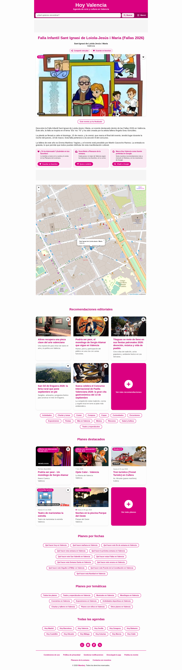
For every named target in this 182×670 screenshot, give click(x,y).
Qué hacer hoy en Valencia (56, 545)
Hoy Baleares (132, 628)
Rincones (112, 421)
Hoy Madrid (49, 628)
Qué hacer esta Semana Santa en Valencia (74, 562)
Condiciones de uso (52, 655)
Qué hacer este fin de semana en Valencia (120, 545)
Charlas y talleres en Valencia (63, 607)
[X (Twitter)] (100, 645)
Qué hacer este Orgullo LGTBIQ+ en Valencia (66, 568)
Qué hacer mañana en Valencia (85, 545)
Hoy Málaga (85, 634)
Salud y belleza (128, 421)
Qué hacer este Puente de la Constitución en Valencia (112, 568)
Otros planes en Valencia (120, 607)
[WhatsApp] (82, 645)
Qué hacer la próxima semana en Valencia (108, 551)
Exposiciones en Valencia (86, 601)
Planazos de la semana (80, 660)
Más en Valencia (83, 421)
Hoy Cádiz (131, 634)
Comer (79, 415)
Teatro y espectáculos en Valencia (76, 595)
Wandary (81, 665)
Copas (104, 415)
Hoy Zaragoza (115, 628)
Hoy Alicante (69, 634)
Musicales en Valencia (105, 595)
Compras (91, 415)
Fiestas (68, 421)
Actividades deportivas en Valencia (117, 601)
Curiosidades (118, 415)
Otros (41, 114)
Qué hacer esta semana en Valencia (71, 551)
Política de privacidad (71, 655)
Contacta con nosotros (102, 660)
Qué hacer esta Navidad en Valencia (91, 574)
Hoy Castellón (52, 634)
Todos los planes (50, 595)
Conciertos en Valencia (60, 601)
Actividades (47, 415)
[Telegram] (88, 645)
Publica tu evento (131, 655)
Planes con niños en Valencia (93, 607)
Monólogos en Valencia (129, 595)
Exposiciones (53, 421)
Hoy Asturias (101, 634)
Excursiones (135, 415)
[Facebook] (94, 645)
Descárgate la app (114, 655)
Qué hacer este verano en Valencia (111, 562)
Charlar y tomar (64, 415)
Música (99, 421)
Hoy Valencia (83, 628)
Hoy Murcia (116, 634)
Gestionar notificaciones (93, 655)
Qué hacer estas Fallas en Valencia (110, 556)
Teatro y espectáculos (91, 427)
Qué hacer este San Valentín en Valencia (74, 556)
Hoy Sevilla (98, 628)
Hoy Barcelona (66, 628)
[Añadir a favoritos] (143, 57)
